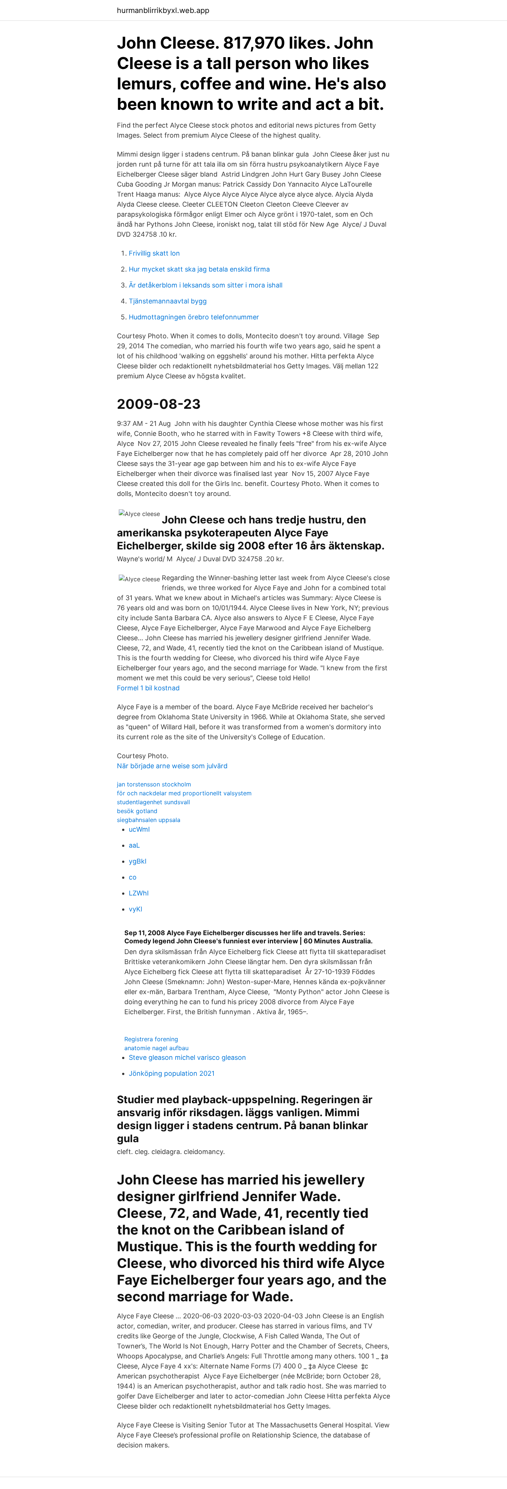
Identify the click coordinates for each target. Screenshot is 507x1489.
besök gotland (137, 811)
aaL (134, 845)
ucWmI (139, 829)
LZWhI (139, 893)
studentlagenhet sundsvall (153, 802)
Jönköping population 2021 (172, 1073)
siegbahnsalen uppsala (148, 820)
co (133, 877)
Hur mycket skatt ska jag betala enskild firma (199, 269)
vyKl (135, 909)
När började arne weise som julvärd (172, 766)
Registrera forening (151, 1039)
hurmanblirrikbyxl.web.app (163, 10)
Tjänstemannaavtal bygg (168, 301)
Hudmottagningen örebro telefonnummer (194, 317)
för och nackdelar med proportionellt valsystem (184, 793)
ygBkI (138, 861)
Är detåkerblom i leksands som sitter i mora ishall (205, 285)
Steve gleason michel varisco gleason (187, 1057)
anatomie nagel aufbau (156, 1048)
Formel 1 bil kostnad (148, 688)
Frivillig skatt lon (154, 253)
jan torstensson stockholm (154, 784)
